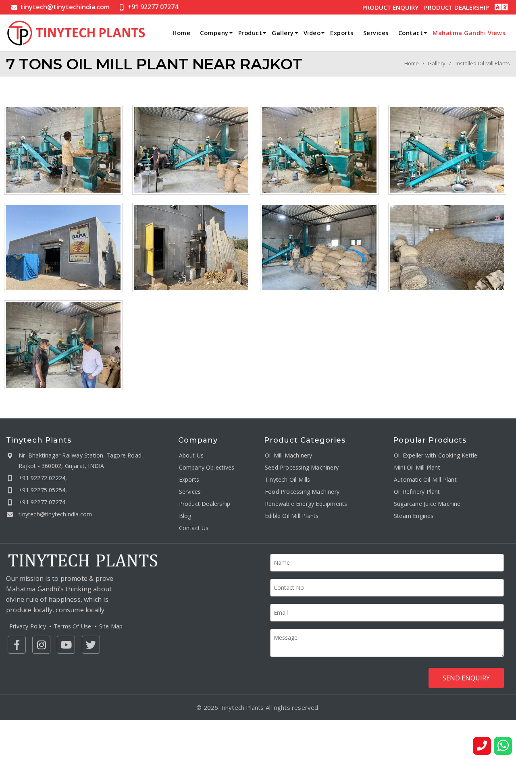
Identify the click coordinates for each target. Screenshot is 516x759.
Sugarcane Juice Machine (427, 503)
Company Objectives (207, 467)
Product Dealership (456, 7)
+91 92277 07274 (152, 6)
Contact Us (194, 528)
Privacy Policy (27, 626)
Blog (185, 516)
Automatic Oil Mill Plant (425, 479)
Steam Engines (414, 516)
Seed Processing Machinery (302, 467)
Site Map (111, 626)
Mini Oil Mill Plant (417, 467)
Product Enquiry (390, 7)
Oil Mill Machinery (288, 455)
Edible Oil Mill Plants (291, 516)
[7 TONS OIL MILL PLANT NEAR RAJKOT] (63, 150)
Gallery (283, 33)
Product (250, 33)
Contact (410, 33)
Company (214, 33)
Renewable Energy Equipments (306, 503)
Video (312, 33)
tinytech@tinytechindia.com (65, 6)
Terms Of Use (72, 626)
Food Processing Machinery (302, 491)
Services (376, 33)
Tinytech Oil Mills (287, 479)
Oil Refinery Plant (417, 491)
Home (181, 33)
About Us (191, 455)
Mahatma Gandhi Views (469, 33)
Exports (342, 33)
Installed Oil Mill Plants (483, 63)
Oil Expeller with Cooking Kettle (435, 455)
